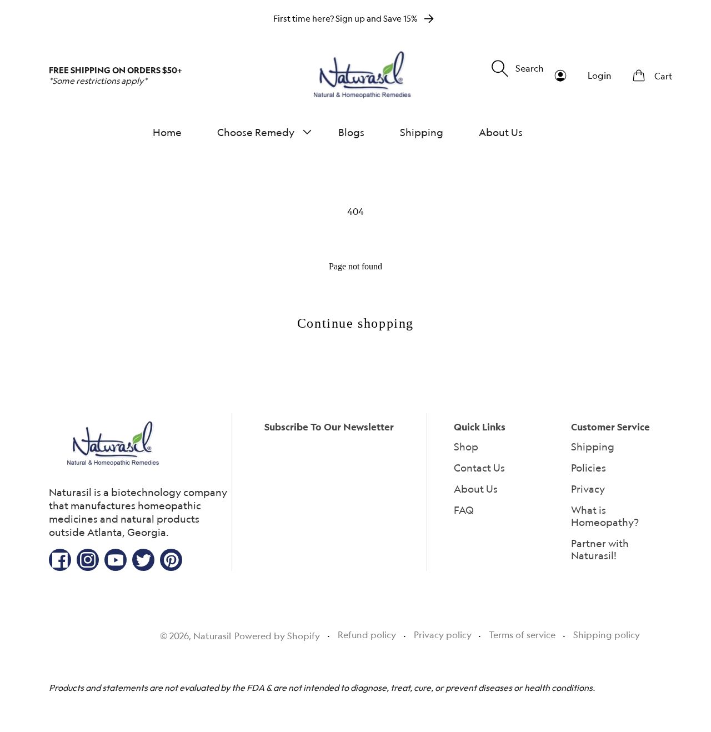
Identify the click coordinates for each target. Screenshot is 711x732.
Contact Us (479, 468)
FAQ (464, 510)
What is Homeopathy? (605, 516)
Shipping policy (606, 634)
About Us (476, 489)
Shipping (592, 446)
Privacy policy (443, 634)
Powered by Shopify (277, 635)
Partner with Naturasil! (600, 549)
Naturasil (212, 635)
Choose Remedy (255, 132)
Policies (588, 468)
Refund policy (367, 634)
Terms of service (522, 634)
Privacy (588, 489)
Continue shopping (355, 323)
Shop (466, 446)
